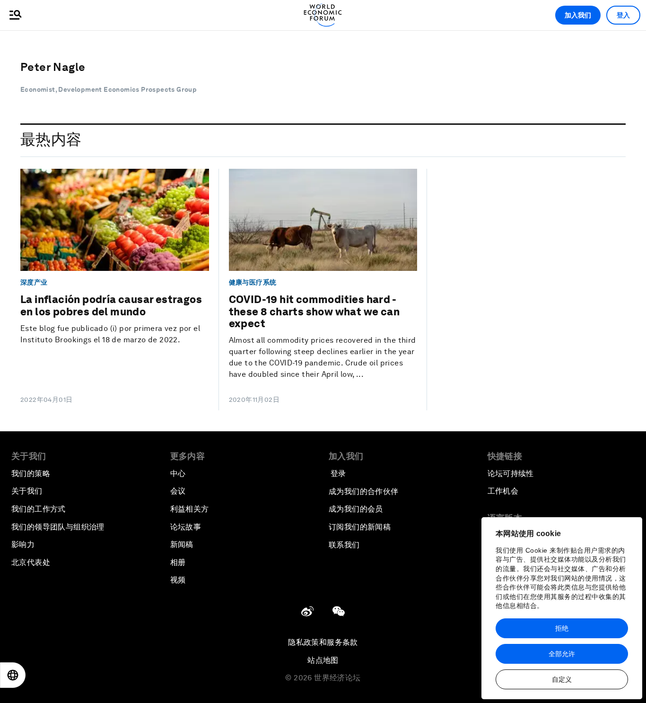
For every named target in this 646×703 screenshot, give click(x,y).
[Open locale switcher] (12, 675)
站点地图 (323, 660)
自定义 (562, 679)
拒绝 (561, 628)
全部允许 (562, 654)
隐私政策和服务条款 (323, 642)
